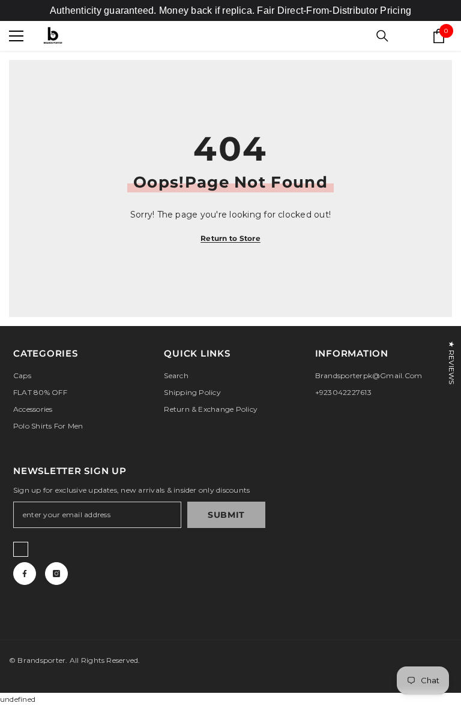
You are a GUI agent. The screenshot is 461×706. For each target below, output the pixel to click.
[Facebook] (24, 573)
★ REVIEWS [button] (451, 362)
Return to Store (230, 238)
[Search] (382, 36)
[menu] (16, 36)
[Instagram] (56, 573)
